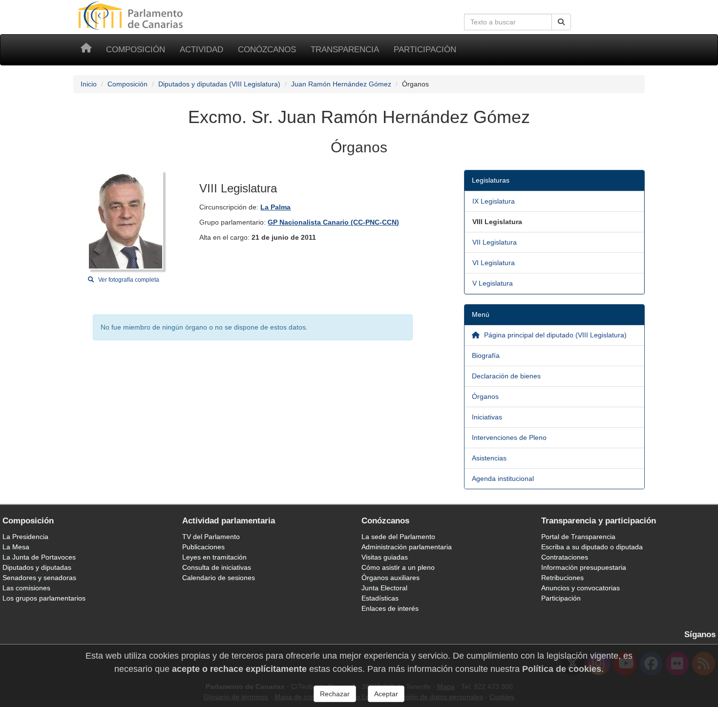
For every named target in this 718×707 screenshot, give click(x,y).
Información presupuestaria (583, 567)
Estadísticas (380, 598)
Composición (135, 49)
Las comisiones (26, 588)
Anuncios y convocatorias (580, 588)
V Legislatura (492, 283)
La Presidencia (25, 537)
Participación (425, 49)
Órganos (485, 396)
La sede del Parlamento (398, 537)
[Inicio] (86, 50)
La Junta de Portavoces (39, 557)
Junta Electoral (384, 588)
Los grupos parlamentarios (43, 598)
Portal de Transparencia (578, 537)
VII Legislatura (494, 242)
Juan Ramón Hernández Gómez (341, 84)
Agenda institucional (503, 478)
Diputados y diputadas (36, 567)
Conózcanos (267, 49)
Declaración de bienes (506, 376)
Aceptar (386, 694)
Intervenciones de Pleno (509, 437)
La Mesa (15, 547)
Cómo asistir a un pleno (398, 567)
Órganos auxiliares (390, 578)
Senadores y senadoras (39, 578)
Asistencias (489, 458)
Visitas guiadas (384, 557)
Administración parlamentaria (406, 547)
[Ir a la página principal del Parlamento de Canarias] (132, 15)
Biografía (486, 355)
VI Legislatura (493, 263)
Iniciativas (487, 417)
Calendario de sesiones (218, 578)
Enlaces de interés (390, 608)
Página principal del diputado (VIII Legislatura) (554, 335)
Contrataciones (564, 557)
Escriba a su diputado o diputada (592, 547)
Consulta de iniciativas (216, 567)
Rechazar (335, 694)
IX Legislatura (493, 201)
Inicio (89, 84)
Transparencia (345, 49)
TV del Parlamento (211, 537)
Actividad (201, 49)
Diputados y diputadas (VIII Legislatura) (219, 84)
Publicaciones (203, 547)
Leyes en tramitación (214, 557)
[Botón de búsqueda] (561, 22)
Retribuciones (562, 578)
